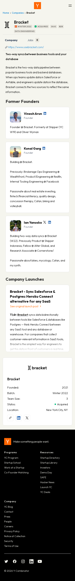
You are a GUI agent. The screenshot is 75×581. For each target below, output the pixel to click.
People (8, 521)
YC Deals (45, 492)
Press (7, 516)
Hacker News (47, 482)
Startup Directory (50, 457)
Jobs (30, 40)
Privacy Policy (12, 531)
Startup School (12, 462)
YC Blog (8, 506)
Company (11, 40)
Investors (45, 467)
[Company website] (10, 418)
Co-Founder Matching (16, 472)
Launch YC (46, 487)
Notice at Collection (14, 536)
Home (6, 12)
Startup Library (48, 462)
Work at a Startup (14, 467)
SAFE (43, 477)
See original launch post (24, 306)
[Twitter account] (45, 222)
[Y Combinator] (37, 5)
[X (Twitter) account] (27, 418)
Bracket (13, 379)
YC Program (11, 457)
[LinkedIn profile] (45, 113)
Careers (8, 526)
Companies (18, 12)
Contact (8, 511)
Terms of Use (11, 546)
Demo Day (46, 472)
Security (8, 541)
